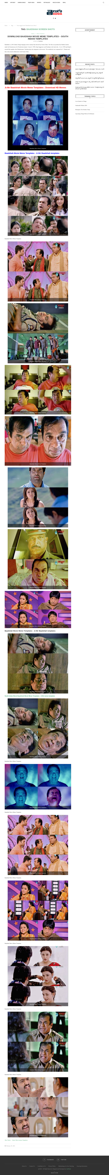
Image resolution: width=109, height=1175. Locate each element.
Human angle (22, 2)
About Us (24, 1166)
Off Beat (12, 2)
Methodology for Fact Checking (66, 1166)
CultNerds (68, 1169)
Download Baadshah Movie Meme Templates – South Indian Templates (38, 37)
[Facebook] (53, 18)
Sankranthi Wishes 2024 (81, 105)
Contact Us (32, 1166)
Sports (39, 2)
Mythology (47, 2)
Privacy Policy (52, 1166)
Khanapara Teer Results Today (82, 109)
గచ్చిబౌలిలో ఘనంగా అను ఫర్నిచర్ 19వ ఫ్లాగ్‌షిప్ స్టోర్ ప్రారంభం (89, 78)
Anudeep (40, 41)
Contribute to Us (42, 1166)
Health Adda (56, 2)
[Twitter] (55, 18)
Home (6, 25)
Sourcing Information (82, 1166)
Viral (64, 2)
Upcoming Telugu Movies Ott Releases (84, 113)
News (6, 2)
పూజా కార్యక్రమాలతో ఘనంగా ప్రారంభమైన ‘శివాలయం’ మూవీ (89, 69)
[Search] (103, 2)
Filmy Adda (31, 2)
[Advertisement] (89, 46)
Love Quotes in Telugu (80, 101)
